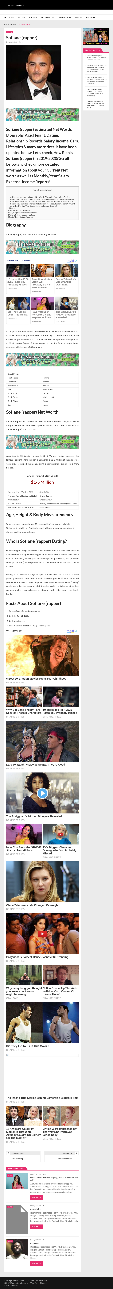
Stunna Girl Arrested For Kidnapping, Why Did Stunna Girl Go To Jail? (54, 1179)
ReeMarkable (35, 1209)
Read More (36, 1198)
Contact (14, 1280)
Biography (13, 208)
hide (49, 190)
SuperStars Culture (16, 5)
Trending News (64, 17)
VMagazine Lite (11, 1285)
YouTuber (33, 17)
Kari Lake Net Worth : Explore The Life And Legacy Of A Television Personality (95, 92)
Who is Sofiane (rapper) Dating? (21, 215)
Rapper (9, 32)
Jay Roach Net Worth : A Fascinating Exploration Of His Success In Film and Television (97, 80)
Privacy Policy (41, 1280)
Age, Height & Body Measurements (22, 213)
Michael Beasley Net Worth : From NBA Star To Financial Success (96, 58)
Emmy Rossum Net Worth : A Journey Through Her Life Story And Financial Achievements (97, 68)
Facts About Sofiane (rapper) (20, 217)
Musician (78, 17)
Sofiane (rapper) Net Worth (20, 210)
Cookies (30, 1280)
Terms (22, 1280)
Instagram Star (47, 17)
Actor (11, 17)
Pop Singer (90, 17)
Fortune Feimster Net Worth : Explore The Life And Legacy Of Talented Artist (95, 104)
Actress (21, 17)
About (7, 1280)
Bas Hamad (34, 1243)
